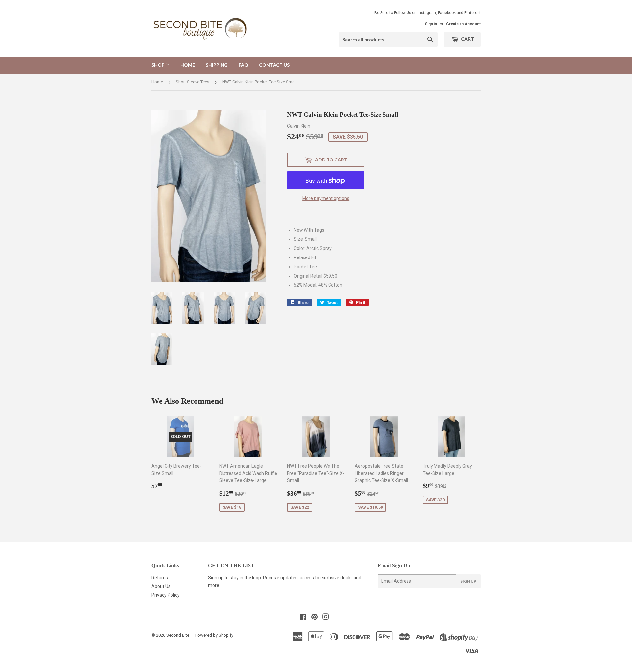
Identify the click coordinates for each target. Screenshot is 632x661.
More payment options (325, 198)
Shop (158, 65)
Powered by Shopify (214, 635)
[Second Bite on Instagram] (325, 617)
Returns (159, 577)
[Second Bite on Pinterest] (314, 617)
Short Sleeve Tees (192, 81)
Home (187, 65)
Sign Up (468, 581)
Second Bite (177, 635)
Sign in (431, 24)
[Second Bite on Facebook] (303, 617)
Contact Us (274, 65)
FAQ (243, 65)
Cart (467, 39)
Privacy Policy (165, 595)
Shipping (217, 65)
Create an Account (463, 24)
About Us (161, 586)
